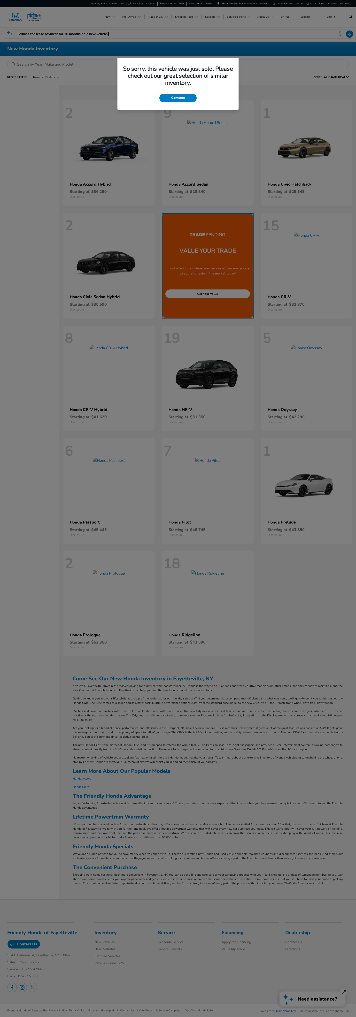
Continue (178, 98)
